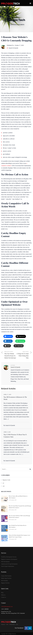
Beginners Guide (6, 480)
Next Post (23, 355)
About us (3, 595)
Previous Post (10, 355)
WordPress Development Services (8, 557)
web (3, 486)
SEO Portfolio (4, 580)
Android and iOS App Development (9, 564)
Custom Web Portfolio (6, 576)
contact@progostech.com (7, 606)
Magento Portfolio (5, 583)
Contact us (3, 597)
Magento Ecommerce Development (9, 559)
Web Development (5, 561)
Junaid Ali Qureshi (13, 48)
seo (3, 483)
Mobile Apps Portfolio (6, 578)
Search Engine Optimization (7, 566)
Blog (2, 592)
